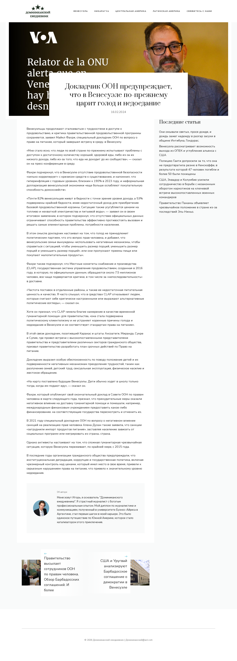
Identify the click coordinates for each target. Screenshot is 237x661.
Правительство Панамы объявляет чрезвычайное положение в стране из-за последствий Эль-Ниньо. (188, 207)
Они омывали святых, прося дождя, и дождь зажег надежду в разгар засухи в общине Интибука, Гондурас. (187, 136)
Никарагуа (101, 11)
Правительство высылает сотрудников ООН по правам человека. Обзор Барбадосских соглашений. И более (61, 574)
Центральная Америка (130, 11)
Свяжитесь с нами (199, 11)
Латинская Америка (166, 11)
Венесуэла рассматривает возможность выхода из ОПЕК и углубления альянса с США (187, 150)
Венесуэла (81, 11)
